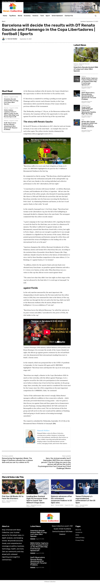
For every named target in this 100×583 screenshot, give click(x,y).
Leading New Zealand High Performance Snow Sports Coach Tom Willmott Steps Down (36, 499)
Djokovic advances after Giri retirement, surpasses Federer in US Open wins (61, 499)
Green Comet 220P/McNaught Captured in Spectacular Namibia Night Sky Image (89, 110)
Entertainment (85, 105)
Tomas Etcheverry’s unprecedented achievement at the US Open (85, 499)
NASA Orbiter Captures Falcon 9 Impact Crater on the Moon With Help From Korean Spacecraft (11, 113)
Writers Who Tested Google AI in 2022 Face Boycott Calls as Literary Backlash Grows (89, 125)
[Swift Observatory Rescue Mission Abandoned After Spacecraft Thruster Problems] (77, 93)
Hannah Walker (12, 38)
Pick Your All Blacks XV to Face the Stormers (12, 497)
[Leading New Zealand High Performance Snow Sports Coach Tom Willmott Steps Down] (37, 486)
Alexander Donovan (84, 64)
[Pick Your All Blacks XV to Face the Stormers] (13, 486)
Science (6, 96)
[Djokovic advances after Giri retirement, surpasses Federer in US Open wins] (62, 486)
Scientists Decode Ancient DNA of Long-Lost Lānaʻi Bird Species (11, 101)
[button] (95, 15)
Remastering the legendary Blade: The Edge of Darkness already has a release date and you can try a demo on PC (17, 460)
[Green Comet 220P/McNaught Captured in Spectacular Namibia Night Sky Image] (77, 108)
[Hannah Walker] (3, 38)
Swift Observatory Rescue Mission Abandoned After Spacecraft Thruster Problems (10, 126)
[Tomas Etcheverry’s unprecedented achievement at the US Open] (86, 486)
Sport (3, 21)
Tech (83, 119)
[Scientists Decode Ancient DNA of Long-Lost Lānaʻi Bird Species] (86, 54)
